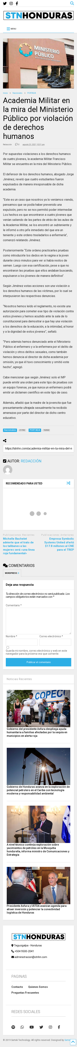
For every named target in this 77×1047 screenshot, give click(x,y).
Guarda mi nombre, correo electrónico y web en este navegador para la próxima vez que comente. (36, 652)
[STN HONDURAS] (38, 18)
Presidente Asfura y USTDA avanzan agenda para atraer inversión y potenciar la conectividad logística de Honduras (37, 909)
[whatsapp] (22, 1027)
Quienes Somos (38, 986)
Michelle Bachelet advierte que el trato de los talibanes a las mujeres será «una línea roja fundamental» (19, 546)
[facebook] (17, 3)
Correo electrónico (51, 636)
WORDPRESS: (12, 573)
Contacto (17, 986)
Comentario (14, 605)
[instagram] (11, 3)
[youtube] (32, 1027)
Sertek (67, 1040)
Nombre (11, 636)
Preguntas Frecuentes (25, 992)
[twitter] (5, 3)
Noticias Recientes (19, 679)
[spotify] (13, 1027)
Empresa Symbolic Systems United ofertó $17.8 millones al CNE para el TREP (59, 544)
